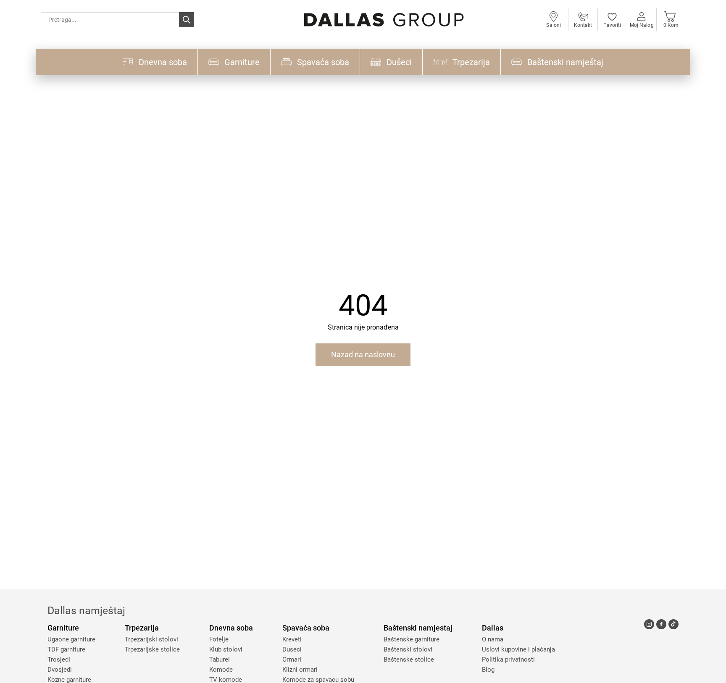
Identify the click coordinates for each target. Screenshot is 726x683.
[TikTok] (673, 624)
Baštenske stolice (409, 659)
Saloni (553, 25)
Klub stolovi (225, 649)
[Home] (384, 20)
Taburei (219, 659)
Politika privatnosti (508, 659)
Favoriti (612, 25)
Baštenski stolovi (408, 649)
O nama (492, 639)
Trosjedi (58, 659)
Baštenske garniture (411, 639)
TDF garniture (66, 649)
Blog (488, 669)
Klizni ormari (300, 669)
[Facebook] (661, 624)
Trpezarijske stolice (152, 649)
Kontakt (583, 25)
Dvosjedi (59, 669)
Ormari (291, 659)
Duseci (292, 649)
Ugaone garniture (71, 639)
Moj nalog (642, 25)
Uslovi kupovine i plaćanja (518, 649)
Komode (221, 669)
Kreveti (292, 639)
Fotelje (219, 639)
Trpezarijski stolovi (151, 639)
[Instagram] (649, 624)
